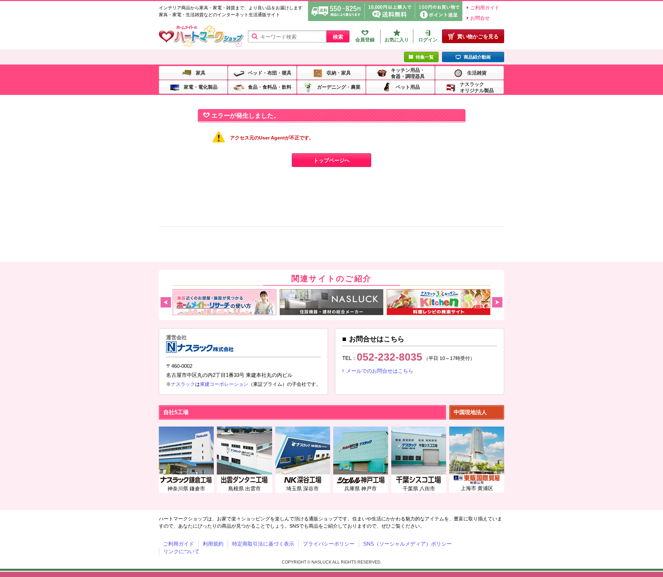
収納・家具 (339, 72)
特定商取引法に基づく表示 (263, 544)
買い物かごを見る (478, 36)
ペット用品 (408, 86)
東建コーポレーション (224, 384)
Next (497, 302)
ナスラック (183, 384)
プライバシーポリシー (329, 544)
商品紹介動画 (477, 57)
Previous (166, 302)
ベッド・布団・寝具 (269, 72)
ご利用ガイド (484, 7)
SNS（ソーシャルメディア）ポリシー (407, 544)
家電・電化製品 (201, 86)
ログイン (428, 39)
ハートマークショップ (201, 36)
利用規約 (213, 544)
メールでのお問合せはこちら (379, 371)
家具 (200, 72)
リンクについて (181, 551)
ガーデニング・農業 (339, 86)
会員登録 (365, 39)
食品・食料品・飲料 (269, 86)
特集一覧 (425, 57)
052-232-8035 (389, 357)
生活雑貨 (477, 72)
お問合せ (480, 18)
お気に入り (397, 39)
